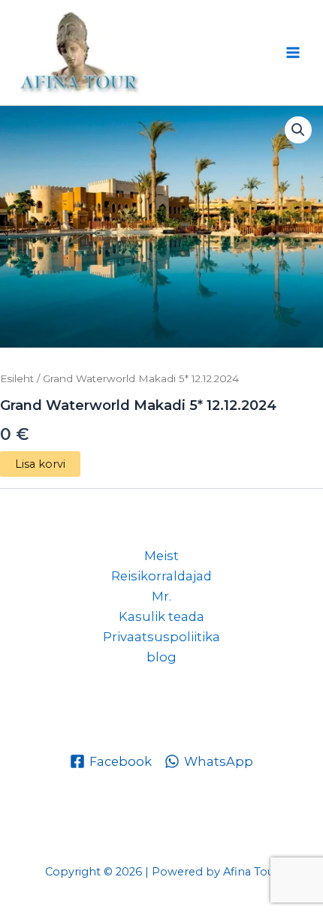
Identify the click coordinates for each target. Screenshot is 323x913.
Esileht (17, 378)
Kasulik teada (161, 616)
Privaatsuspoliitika (161, 636)
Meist (161, 555)
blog (161, 656)
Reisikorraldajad (161, 575)
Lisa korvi (40, 464)
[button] (298, 129)
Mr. (161, 596)
